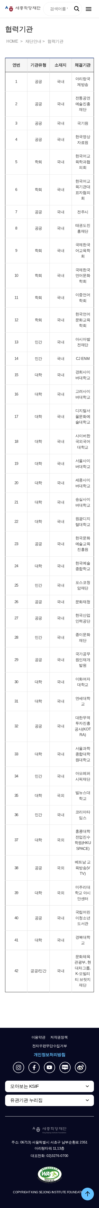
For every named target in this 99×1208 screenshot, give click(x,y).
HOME (12, 41)
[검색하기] (76, 9)
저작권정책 (59, 1037)
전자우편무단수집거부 (49, 1046)
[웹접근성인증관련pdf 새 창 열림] (49, 1175)
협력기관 (55, 41)
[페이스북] (34, 1067)
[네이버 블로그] (65, 1067)
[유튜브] (49, 1067)
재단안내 (33, 41)
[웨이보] (80, 1067)
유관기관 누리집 (26, 1100)
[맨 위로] (87, 1194)
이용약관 (38, 1037)
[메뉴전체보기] (88, 9)
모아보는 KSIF (24, 1086)
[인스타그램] (18, 1067)
